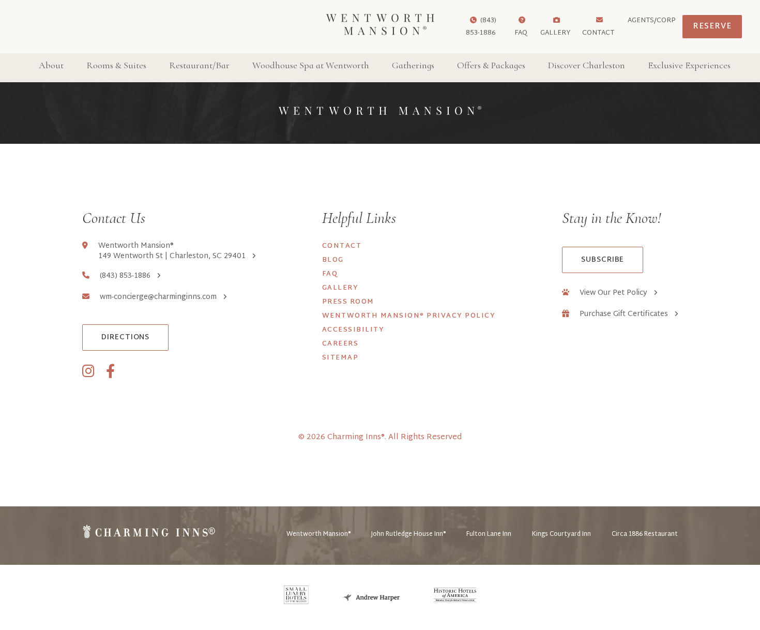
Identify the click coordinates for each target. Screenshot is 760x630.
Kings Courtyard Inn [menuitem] (561, 534)
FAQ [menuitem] (520, 33)
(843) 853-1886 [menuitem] (481, 26)
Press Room (348, 302)
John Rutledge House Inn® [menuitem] (408, 534)
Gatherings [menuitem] (413, 65)
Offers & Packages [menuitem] (491, 65)
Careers (340, 344)
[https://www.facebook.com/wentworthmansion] (110, 372)
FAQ (330, 274)
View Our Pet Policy (613, 293)
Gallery (340, 288)
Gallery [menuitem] (555, 33)
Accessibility (353, 330)
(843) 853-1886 (125, 276)
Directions (125, 337)
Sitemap (340, 358)
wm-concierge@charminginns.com (158, 297)
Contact (342, 246)
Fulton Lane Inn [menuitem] (488, 534)
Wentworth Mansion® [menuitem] (318, 534)
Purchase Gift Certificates (624, 314)
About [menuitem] (51, 65)
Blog (333, 260)
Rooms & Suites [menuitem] (116, 65)
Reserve (712, 27)
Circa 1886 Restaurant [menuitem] (645, 534)
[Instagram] (88, 372)
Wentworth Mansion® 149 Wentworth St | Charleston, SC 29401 (172, 251)
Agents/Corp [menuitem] (652, 20)
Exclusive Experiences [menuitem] (689, 65)
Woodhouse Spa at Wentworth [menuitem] (310, 65)
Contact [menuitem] (598, 33)
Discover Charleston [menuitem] (586, 65)
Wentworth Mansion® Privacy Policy (409, 316)
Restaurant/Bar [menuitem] (199, 65)
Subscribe (602, 259)
